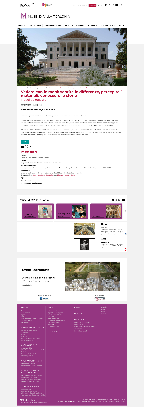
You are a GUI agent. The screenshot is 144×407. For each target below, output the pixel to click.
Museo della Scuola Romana (31, 354)
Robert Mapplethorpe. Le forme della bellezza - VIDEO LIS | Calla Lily (112, 245)
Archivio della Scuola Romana (31, 365)
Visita (121, 26)
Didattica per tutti (80, 324)
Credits (100, 401)
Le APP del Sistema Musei (29, 216)
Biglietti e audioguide (55, 313)
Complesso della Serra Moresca (31, 372)
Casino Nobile (29, 345)
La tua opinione (53, 326)
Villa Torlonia (25, 313)
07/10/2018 (112, 231)
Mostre (69, 26)
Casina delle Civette (32, 328)
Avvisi (103, 311)
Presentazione (26, 311)
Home (23, 88)
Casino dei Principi (31, 361)
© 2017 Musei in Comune (61, 401)
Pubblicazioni (26, 389)
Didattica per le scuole (82, 322)
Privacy (74, 401)
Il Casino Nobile (26, 348)
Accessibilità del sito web (111, 401)
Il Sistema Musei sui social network (64, 215)
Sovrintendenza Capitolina (43, 175)
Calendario (107, 26)
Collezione (24, 332)
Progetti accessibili (41, 88)
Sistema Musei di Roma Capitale (32, 318)
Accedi (100, 5)
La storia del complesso (29, 377)
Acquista (93, 5)
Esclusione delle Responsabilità (87, 401)
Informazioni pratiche (55, 311)
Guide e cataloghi (54, 322)
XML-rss (122, 401)
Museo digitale (53, 26)
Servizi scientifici (30, 386)
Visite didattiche (53, 318)
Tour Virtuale (96, 216)
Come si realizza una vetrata (30, 338)
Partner (103, 313)
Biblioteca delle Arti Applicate (31, 393)
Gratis (24, 142)
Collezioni (35, 26)
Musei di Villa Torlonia (49, 16)
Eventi (80, 26)
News (103, 309)
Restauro (24, 336)
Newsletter (25, 322)
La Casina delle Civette (29, 330)
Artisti (23, 334)
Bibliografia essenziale (29, 391)
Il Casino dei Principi (28, 363)
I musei (22, 26)
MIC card (51, 316)
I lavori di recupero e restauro (31, 379)
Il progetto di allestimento (30, 381)
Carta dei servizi (26, 320)
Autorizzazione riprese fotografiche (33, 395)
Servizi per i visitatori (55, 315)
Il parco (23, 315)
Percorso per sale (27, 340)
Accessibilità (52, 324)
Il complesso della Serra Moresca (32, 375)
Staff (22, 316)
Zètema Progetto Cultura (66, 175)
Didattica (92, 26)
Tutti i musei (81, 5)
